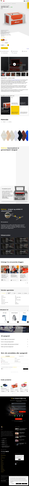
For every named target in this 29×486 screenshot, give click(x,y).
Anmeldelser (8, 356)
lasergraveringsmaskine (15, 79)
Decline (18, 483)
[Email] (17, 416)
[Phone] (15, 416)
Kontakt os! (23, 330)
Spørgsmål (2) (21, 356)
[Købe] (8, 45)
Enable (19, 459)
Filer (6, 368)
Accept (24, 483)
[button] (27, 71)
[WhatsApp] (22, 416)
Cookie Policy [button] (12, 481)
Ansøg (22, 411)
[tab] (3, 293)
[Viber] (20, 416)
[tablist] (14, 356)
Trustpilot (27, 48)
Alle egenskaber (3, 37)
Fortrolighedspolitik (21, 421)
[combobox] (2, 362)
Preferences (12, 483)
